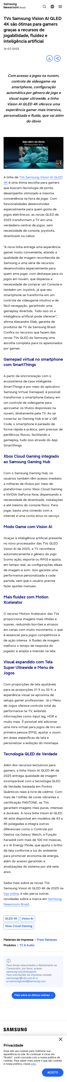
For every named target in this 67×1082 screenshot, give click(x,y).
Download (49, 58)
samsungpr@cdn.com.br (21, 978)
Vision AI (27, 918)
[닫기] (60, 1039)
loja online (11, 894)
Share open (57, 58)
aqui (33, 1063)
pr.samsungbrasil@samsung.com (26, 981)
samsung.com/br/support (21, 971)
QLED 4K (11, 918)
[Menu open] (60, 6)
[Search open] (44, 6)
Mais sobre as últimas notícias (32, 995)
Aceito (52, 1072)
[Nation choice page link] (52, 6)
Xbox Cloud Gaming (18, 926)
